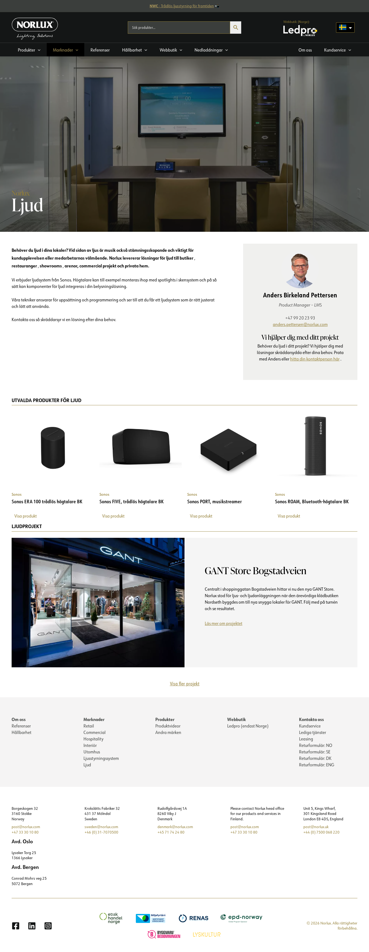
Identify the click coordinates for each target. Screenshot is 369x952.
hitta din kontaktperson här (315, 359)
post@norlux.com (26, 826)
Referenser (21, 726)
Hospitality (93, 739)
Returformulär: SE (314, 751)
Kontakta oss (311, 719)
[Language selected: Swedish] (345, 27)
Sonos (17, 494)
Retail (88, 726)
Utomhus (91, 751)
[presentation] (98, 602)
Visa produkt (25, 516)
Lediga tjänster (312, 732)
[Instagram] (48, 926)
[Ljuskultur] (207, 933)
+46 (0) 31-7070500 (101, 832)
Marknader (94, 719)
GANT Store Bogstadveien (255, 570)
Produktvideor (167, 726)
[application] (38, 50)
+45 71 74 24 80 (171, 832)
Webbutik (236, 719)
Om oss (19, 719)
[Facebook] (16, 926)
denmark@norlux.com (175, 826)
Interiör (90, 745)
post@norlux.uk (315, 826)
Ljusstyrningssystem (101, 758)
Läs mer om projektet (225, 624)
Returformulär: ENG (316, 764)
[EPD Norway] (242, 918)
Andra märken (168, 732)
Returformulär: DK (315, 758)
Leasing (306, 739)
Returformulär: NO (315, 745)
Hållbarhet (21, 732)
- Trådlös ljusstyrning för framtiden (182, 6)
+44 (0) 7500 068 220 (321, 832)
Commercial (94, 732)
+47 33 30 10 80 (25, 832)
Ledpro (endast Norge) (248, 726)
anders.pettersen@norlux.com (300, 324)
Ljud (87, 764)
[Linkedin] (32, 926)
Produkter (165, 719)
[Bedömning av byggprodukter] (165, 933)
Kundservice (310, 726)
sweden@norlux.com (101, 826)
